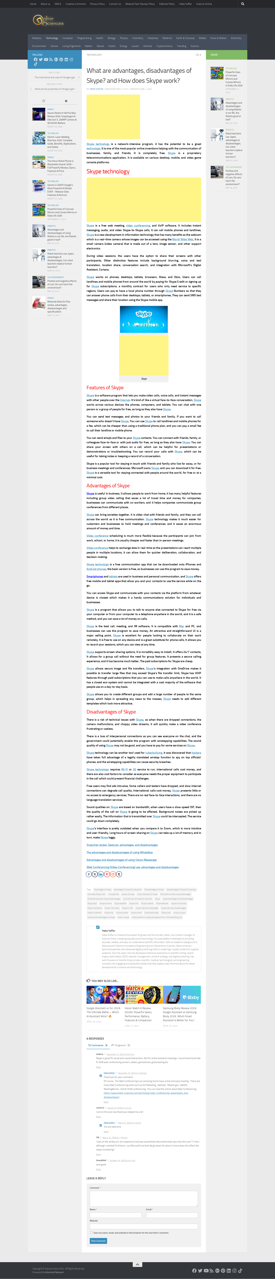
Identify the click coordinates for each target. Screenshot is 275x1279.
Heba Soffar (185, 3)
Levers (135, 46)
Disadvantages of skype (154, 889)
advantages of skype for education (127, 889)
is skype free (113, 894)
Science (195, 46)
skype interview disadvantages (173, 908)
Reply (98, 1067)
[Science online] (36, 59)
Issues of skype (128, 894)
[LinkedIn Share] (101, 874)
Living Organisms (71, 46)
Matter (88, 46)
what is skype (123, 917)
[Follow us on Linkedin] (66, 59)
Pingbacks (122, 1045)
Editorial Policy (167, 3)
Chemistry (137, 38)
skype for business (178, 903)
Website (94, 1220)
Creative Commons (76, 3)
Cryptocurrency (164, 46)
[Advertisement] (113, 117)
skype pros (109, 913)
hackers (196, 752)
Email (149, 1209)
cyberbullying (153, 752)
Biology (112, 38)
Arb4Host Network (54, 1272)
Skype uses (166, 913)
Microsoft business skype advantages (175, 894)
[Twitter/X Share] (95, 874)
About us (45, 3)
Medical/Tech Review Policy (140, 3)
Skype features (162, 903)
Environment (39, 46)
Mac (181, 626)
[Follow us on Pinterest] (61, 59)
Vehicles (147, 46)
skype (157, 899)
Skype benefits (120, 903)
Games (54, 46)
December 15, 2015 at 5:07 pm (120, 1054)
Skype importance (95, 908)
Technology (52, 38)
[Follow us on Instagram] (71, 59)
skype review (136, 913)
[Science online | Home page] (49, 21)
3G (134, 769)
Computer (68, 38)
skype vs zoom (180, 913)
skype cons (133, 903)
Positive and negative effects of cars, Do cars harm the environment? (62, 284)
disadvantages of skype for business (181, 889)
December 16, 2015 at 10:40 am (132, 1073)
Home (33, 3)
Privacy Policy (97, 3)
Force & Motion (218, 38)
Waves (100, 46)
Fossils (111, 46)
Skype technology (98, 144)
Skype (171, 153)
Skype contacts (147, 903)
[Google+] (56, 59)
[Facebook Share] (89, 874)
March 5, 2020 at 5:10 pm (129, 1123)
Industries (153, 38)
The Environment (55, 277)
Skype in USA (127, 908)
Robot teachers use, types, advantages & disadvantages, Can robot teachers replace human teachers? (60, 260)
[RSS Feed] (51, 59)
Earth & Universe (185, 38)
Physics (124, 38)
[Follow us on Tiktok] (36, 64)
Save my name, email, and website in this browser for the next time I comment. (131, 1232)
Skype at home (106, 903)
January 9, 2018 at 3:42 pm (119, 1108)
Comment (95, 1187)
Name (93, 1209)
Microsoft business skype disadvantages (104, 899)
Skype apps (92, 903)
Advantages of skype (102, 889)
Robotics (36, 38)
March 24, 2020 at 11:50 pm (114, 1137)
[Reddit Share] (113, 874)
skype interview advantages (147, 908)
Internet (125, 400)
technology (93, 148)
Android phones (96, 569)
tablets (113, 576)
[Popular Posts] (66, 101)
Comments (99, 1045)
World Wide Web (182, 239)
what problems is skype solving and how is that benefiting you (157, 917)
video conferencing (138, 225)
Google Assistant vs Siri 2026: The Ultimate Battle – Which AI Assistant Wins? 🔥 (104, 1012)
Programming (84, 38)
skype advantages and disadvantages (178, 899)
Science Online (204, 3)
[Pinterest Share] (107, 874)
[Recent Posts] (43, 101)
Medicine (167, 38)
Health (99, 38)
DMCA (58, 3)
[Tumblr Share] (119, 874)
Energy (123, 46)
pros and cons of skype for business (137, 899)
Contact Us (115, 3)
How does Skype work (96, 894)
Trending (181, 46)
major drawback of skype (147, 894)
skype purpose (122, 913)
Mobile (202, 38)
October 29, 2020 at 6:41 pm (122, 1160)
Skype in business (112, 908)
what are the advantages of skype (101, 917)
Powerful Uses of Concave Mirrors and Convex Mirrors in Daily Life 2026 (62, 212)
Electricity (236, 38)
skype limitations (95, 913)
